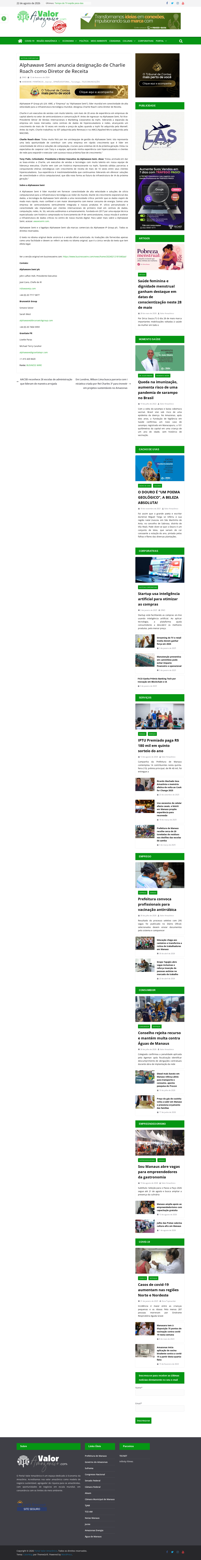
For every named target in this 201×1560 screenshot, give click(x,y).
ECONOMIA (68, 40)
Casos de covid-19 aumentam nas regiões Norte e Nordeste (158, 1289)
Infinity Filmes (126, 1461)
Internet (48, 82)
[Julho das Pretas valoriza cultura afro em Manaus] (145, 1227)
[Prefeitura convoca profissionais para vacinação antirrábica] (159, 875)
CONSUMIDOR (144, 1026)
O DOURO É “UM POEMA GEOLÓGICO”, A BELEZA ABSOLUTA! (159, 497)
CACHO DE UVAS (144, 486)
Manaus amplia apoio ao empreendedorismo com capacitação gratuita (169, 1207)
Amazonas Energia (94, 1530)
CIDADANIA (114, 40)
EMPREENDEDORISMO (147, 1160)
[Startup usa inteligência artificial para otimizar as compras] (159, 570)
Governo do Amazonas (96, 1462)
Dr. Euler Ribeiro (145, 376)
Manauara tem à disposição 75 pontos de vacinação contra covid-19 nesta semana (169, 1330)
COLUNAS (127, 40)
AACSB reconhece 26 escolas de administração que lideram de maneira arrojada (46, 381)
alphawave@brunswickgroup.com (36, 320)
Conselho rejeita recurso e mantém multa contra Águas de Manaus (159, 1038)
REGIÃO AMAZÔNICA (47, 40)
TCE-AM (89, 1511)
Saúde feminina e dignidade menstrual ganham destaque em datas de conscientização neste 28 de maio (160, 294)
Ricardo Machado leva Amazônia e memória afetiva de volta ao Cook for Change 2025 (169, 786)
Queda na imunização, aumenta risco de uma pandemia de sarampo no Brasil (158, 389)
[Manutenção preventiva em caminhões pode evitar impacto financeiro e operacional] (145, 663)
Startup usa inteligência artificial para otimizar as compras (159, 599)
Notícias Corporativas (29, 58)
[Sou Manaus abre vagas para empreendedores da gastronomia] (159, 1143)
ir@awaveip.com (28, 288)
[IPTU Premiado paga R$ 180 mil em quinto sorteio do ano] (159, 716)
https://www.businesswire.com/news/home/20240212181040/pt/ (94, 256)
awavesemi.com (41, 221)
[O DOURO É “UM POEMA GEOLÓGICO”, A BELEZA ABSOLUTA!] (159, 468)
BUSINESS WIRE (34, 365)
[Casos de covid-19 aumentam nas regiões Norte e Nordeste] (159, 1261)
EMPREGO (142, 893)
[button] (4, 18)
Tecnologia (75, 82)
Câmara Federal (92, 1487)
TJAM (87, 1505)
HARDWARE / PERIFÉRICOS (33, 82)
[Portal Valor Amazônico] (20, 40)
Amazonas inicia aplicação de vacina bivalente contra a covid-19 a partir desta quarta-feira (169, 1353)
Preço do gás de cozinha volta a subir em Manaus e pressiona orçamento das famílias (169, 1103)
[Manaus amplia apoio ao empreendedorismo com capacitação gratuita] (145, 1209)
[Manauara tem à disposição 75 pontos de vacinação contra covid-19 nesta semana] (145, 1332)
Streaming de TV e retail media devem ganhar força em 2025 (169, 640)
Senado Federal (92, 1480)
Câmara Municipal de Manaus (100, 1499)
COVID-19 (29, 40)
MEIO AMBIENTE (99, 40)
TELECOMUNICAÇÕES (91, 82)
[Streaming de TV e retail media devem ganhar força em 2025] (145, 643)
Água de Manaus (93, 1536)
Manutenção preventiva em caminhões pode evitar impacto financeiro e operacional (169, 661)
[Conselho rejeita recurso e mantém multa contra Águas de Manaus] (159, 1009)
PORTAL (160, 40)
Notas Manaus (92, 1518)
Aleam (88, 1493)
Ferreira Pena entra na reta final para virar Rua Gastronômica (70, 5)
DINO (24, 77)
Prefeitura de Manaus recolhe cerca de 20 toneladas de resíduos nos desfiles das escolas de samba (169, 834)
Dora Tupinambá (169, 1301)
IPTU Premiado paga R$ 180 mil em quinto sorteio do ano (158, 745)
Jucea (87, 1524)
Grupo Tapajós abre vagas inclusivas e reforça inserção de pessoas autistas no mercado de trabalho (167, 968)
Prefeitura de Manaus (96, 1455)
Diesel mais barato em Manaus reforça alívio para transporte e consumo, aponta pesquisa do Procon (168, 1079)
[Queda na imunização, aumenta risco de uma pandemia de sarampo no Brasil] (159, 358)
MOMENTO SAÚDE (162, 376)
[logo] (42, 1454)
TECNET (123, 1455)
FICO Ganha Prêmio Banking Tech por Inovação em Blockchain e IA (157, 680)
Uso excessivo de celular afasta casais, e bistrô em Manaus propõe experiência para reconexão (169, 809)
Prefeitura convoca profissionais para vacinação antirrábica (157, 904)
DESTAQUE (156, 1026)
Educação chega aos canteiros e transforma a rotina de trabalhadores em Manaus (169, 945)
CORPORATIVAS (145, 40)
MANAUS (142, 734)
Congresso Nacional (95, 1474)
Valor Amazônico (167, 313)
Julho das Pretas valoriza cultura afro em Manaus (169, 1224)
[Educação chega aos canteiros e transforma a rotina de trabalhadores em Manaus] (145, 947)
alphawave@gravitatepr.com (34, 352)
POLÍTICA (83, 40)
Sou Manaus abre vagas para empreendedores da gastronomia (159, 1171)
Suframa (89, 1468)
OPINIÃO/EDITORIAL (61, 82)
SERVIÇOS (152, 734)
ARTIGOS (142, 275)
